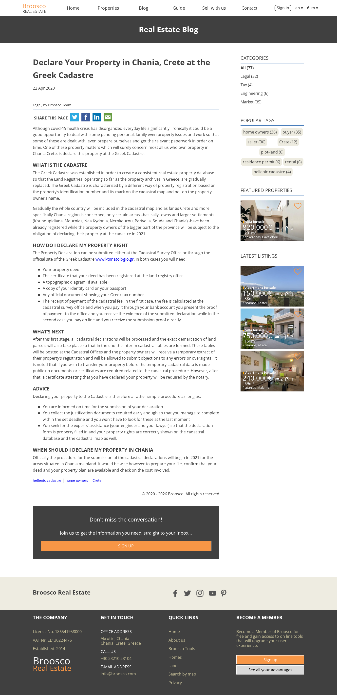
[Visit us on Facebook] (175, 593)
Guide (179, 8)
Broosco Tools (181, 648)
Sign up (270, 659)
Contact (249, 8)
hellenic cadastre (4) (272, 171)
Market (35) (251, 102)
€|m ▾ (312, 8)
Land (173, 665)
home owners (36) (260, 132)
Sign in (283, 8)
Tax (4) (247, 85)
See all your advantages (270, 670)
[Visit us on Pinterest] (225, 593)
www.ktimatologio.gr (114, 259)
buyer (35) (291, 132)
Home (73, 8)
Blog (143, 8)
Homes (175, 657)
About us (176, 640)
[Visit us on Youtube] (212, 593)
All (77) (247, 68)
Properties (108, 8)
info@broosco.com (118, 673)
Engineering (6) (254, 93)
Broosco (34, 5)
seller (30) (256, 142)
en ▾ (299, 8)
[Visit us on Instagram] (200, 593)
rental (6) (293, 162)
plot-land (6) (272, 152)
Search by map (182, 674)
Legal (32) (249, 76)
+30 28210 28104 (116, 658)
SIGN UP (126, 546)
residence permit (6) (261, 162)
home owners (77, 480)
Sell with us (214, 8)
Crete (97, 480)
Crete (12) (288, 142)
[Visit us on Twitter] (188, 593)
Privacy (175, 682)
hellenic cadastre (47, 480)
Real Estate (34, 11)
